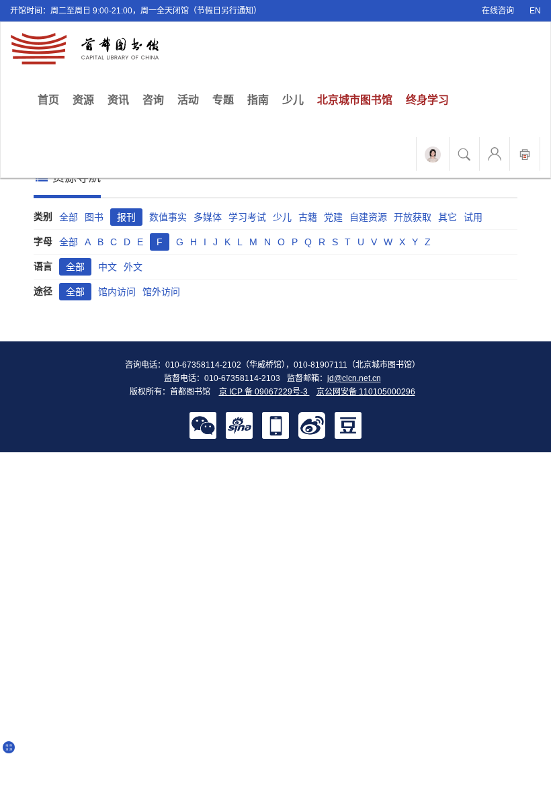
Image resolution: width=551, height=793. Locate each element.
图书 (94, 217)
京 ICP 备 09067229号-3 (264, 391)
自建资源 (368, 217)
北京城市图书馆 (354, 100)
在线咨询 (498, 10)
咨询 (153, 100)
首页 (52, 99)
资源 (83, 100)
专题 (223, 100)
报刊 (126, 217)
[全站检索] (464, 154)
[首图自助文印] (525, 154)
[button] (202, 424)
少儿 (293, 100)
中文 (107, 266)
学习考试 (247, 217)
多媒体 (208, 217)
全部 (68, 217)
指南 (258, 100)
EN (535, 10)
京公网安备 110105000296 (365, 391)
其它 (447, 217)
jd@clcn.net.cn (354, 378)
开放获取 (412, 217)
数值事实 (168, 217)
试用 (473, 217)
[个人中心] (494, 154)
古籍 (307, 217)
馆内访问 (117, 291)
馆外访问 (161, 291)
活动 (188, 100)
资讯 (118, 100)
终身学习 (427, 100)
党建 (333, 217)
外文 (133, 266)
